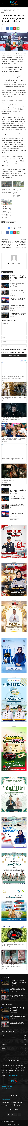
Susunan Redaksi (5, 1099)
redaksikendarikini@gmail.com (14, 1075)
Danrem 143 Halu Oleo (10, 222)
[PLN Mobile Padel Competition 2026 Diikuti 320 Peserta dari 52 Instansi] (5, 307)
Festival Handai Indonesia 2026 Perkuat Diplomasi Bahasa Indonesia (17, 300)
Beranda (3, 9)
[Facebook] (7, 28)
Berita (7, 9)
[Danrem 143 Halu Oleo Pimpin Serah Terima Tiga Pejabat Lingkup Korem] (6, 184)
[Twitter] (11, 28)
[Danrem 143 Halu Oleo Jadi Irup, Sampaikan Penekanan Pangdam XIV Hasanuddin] (18, 184)
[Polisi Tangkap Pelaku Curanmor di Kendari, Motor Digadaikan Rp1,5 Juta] (5, 292)
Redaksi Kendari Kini (9, 24)
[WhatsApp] (18, 28)
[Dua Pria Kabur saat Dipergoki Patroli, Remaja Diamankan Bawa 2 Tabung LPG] (5, 277)
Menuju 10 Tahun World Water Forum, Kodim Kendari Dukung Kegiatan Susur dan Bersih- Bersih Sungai (21, 244)
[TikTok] (15, 1114)
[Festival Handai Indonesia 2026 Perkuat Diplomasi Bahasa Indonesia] (5, 300)
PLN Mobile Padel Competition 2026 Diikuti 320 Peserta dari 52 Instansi (17, 307)
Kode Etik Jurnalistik (6, 1088)
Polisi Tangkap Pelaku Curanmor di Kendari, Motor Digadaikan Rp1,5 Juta (18, 292)
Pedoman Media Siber (6, 1086)
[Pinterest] (14, 28)
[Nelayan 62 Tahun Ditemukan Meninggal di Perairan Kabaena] (5, 285)
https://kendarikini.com (14, 265)
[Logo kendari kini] (14, 3)
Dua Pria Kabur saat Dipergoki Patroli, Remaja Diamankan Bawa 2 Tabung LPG (18, 277)
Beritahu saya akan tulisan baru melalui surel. (13, 352)
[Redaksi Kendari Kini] (2, 25)
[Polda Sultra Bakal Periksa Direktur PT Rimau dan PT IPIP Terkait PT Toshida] (5, 315)
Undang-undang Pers (6, 1089)
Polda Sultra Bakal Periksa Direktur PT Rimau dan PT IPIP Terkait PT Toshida (18, 315)
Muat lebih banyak (13, 519)
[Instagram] (12, 1114)
